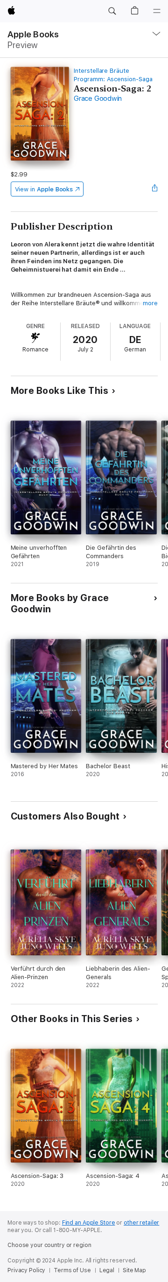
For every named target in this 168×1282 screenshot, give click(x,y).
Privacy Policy (26, 1270)
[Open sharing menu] (154, 189)
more (150, 303)
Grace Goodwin (98, 98)
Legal (106, 1270)
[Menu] (157, 11)
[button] (112, 11)
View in (44, 189)
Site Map (134, 1270)
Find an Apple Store (88, 1222)
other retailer (141, 1222)
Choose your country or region (49, 1245)
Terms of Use (72, 1270)
